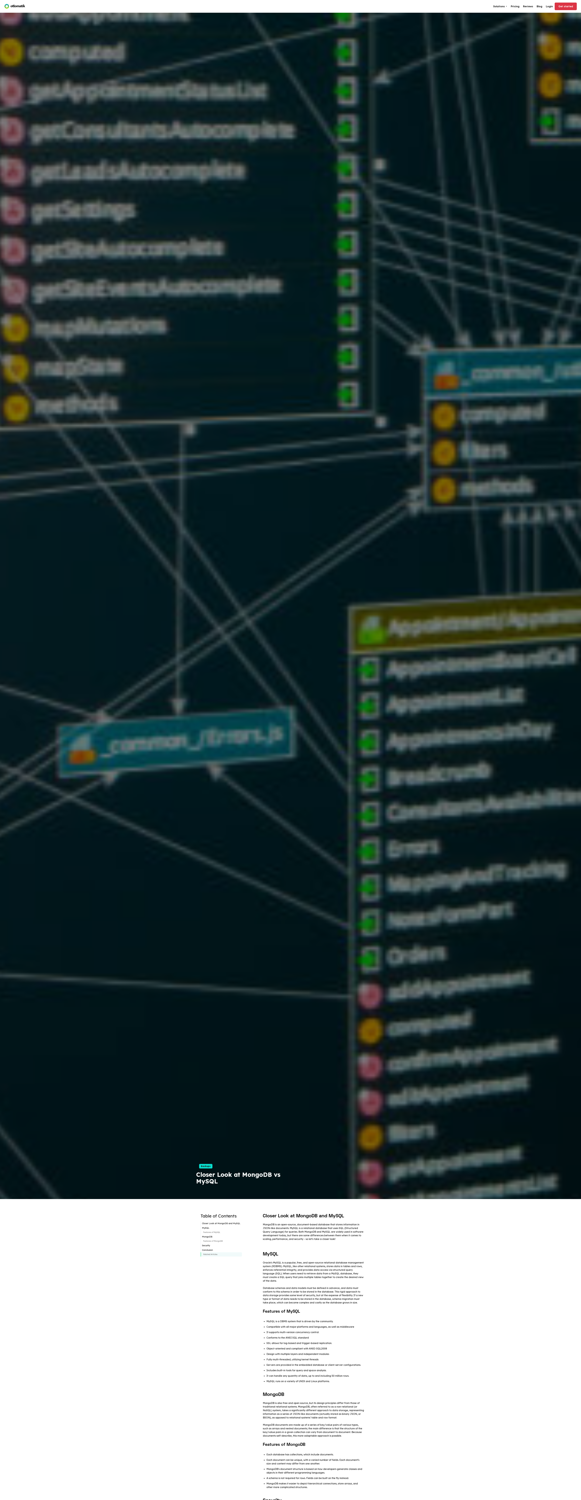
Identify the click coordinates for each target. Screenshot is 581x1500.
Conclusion (207, 1250)
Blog (539, 6)
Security (206, 1245)
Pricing (515, 6)
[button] (500, 6)
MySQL (205, 1228)
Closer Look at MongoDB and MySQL (221, 1223)
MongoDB (207, 1236)
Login (549, 6)
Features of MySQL (211, 1232)
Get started (565, 6)
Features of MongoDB (213, 1241)
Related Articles (210, 1254)
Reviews (528, 6)
